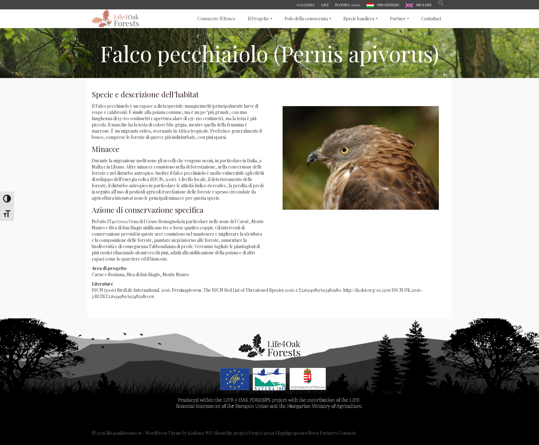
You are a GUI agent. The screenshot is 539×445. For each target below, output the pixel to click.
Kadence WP (200, 433)
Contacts (347, 433)
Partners (328, 433)
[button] (441, 4)
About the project (230, 433)
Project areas (261, 433)
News (313, 433)
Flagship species (291, 433)
